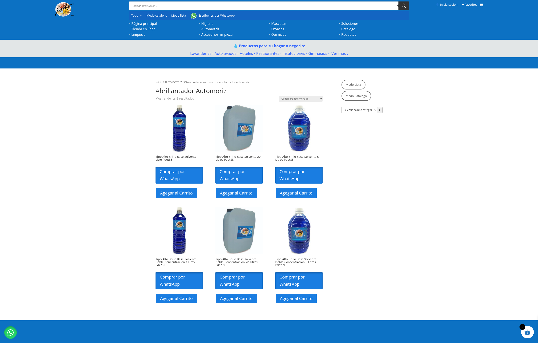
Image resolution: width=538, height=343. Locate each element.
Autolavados (225, 53)
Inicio (159, 82)
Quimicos (278, 34)
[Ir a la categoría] (379, 110)
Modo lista (178, 15)
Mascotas (278, 23)
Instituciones (293, 53)
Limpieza (138, 34)
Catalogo (348, 29)
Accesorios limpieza (217, 34)
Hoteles (246, 53)
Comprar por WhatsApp (172, 175)
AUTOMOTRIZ (173, 82)
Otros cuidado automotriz (200, 82)
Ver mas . (339, 53)
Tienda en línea (143, 29)
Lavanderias (200, 53)
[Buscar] (403, 5)
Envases (277, 29)
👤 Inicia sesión (447, 5)
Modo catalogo (156, 15)
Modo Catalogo (356, 96)
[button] (10, 332)
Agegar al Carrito (176, 193)
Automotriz (210, 29)
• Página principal (143, 23)
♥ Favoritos (469, 5)
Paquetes (348, 34)
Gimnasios (317, 53)
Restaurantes (267, 53)
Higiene (207, 23)
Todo (134, 15)
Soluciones (350, 23)
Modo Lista (353, 85)
